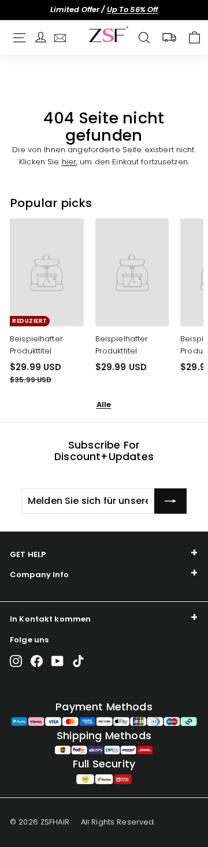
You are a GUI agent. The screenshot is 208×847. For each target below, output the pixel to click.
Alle (104, 404)
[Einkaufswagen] (194, 38)
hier (69, 161)
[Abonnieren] (170, 501)
